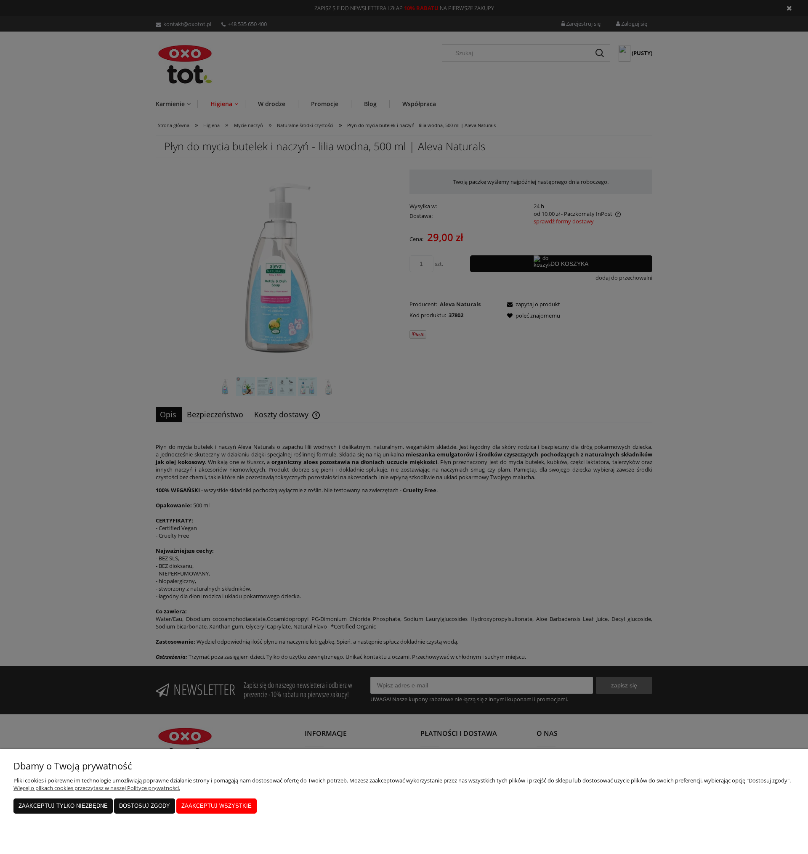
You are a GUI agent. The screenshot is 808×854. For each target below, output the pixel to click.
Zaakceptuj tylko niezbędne (63, 806)
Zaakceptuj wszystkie (216, 806)
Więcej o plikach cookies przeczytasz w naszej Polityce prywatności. (96, 788)
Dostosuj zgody (144, 806)
